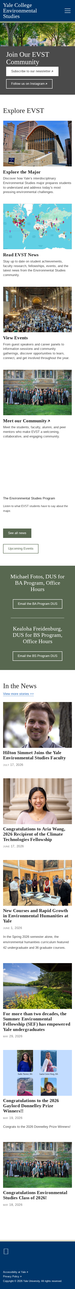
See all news (17, 533)
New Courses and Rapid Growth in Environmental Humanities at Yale (35, 916)
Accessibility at (15, 1272)
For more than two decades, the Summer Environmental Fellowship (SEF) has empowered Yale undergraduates (36, 1021)
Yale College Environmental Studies (20, 10)
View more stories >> (18, 694)
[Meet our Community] (37, 392)
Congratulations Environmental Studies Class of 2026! (35, 1195)
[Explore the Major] (37, 143)
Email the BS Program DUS (37, 656)
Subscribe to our (34, 72)
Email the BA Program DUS (37, 604)
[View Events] (37, 309)
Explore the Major (22, 171)
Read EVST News (20, 254)
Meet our (26, 420)
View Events (15, 337)
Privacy (12, 1276)
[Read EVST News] (37, 226)
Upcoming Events (20, 548)
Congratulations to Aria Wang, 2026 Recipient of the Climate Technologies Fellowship (34, 834)
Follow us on (31, 85)
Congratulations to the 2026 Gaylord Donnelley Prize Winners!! (31, 1106)
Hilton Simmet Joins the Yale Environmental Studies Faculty (34, 755)
